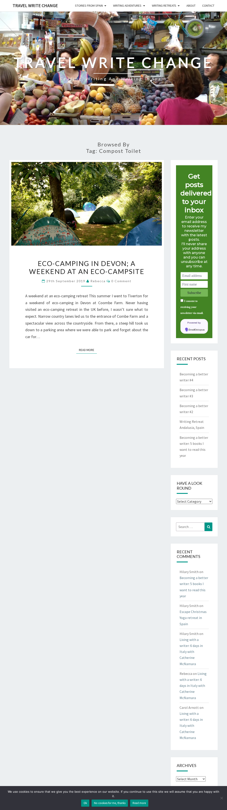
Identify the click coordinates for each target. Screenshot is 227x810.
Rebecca (98, 281)
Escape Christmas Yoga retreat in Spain (193, 617)
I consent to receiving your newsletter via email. (191, 307)
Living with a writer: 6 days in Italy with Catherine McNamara (191, 651)
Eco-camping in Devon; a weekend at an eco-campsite (86, 267)
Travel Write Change (35, 5)
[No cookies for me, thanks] (221, 798)
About (191, 6)
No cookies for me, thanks (109, 803)
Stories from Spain (89, 6)
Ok (85, 803)
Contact (208, 6)
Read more (139, 803)
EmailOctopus (197, 330)
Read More (88, 350)
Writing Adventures (127, 6)
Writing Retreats (164, 6)
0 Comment (121, 281)
